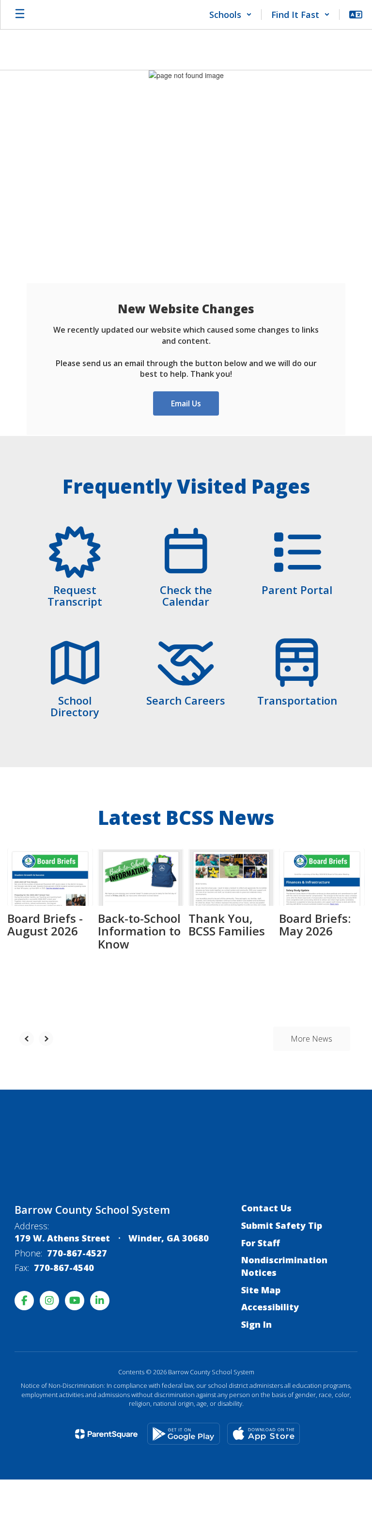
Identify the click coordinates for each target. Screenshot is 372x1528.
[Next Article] (46, 1038)
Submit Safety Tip (281, 1225)
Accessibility (270, 1307)
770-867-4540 (64, 1267)
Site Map (260, 1290)
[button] (231, 14)
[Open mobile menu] (19, 14)
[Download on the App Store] (263, 1434)
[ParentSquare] (106, 1434)
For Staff (260, 1243)
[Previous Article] (26, 1038)
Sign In (256, 1324)
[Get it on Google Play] (183, 1434)
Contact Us (266, 1208)
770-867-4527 (77, 1253)
